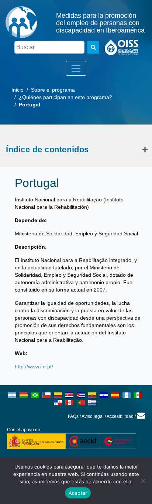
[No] (142, 480)
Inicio (17, 90)
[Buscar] (93, 47)
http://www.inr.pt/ (34, 367)
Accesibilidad (120, 416)
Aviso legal (93, 416)
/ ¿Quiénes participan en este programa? (61, 97)
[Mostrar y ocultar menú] (76, 68)
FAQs (73, 416)
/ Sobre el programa (49, 90)
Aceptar (78, 493)
